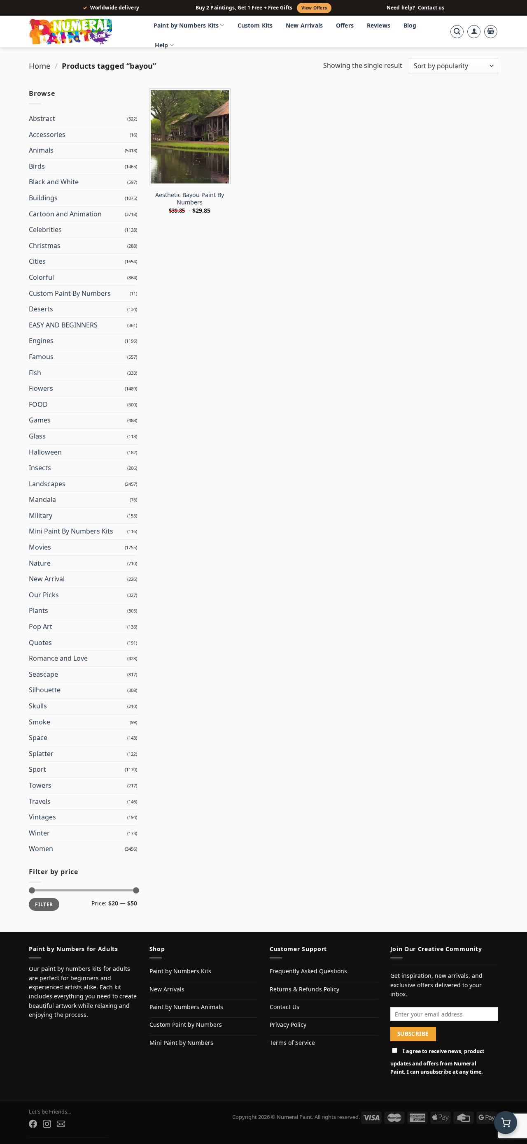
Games (40, 420)
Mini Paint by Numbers (181, 1043)
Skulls (38, 705)
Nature (40, 563)
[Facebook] (33, 1124)
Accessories (47, 134)
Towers (40, 785)
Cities (37, 261)
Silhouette (45, 689)
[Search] (457, 31)
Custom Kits (255, 25)
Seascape (43, 674)
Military (40, 515)
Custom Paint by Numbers (185, 1024)
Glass (37, 436)
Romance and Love (58, 658)
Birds (37, 166)
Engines (41, 340)
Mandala (42, 499)
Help (161, 45)
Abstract (42, 118)
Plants (38, 610)
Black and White (54, 181)
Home (39, 65)
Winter (39, 833)
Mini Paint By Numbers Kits (71, 531)
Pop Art (40, 626)
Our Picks (44, 594)
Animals (41, 150)
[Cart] (490, 31)
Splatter (41, 753)
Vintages (42, 816)
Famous (41, 356)
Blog (410, 25)
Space (38, 737)
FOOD (38, 404)
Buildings (43, 197)
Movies (40, 547)
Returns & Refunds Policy (304, 989)
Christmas (45, 245)
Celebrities (45, 229)
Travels (40, 801)
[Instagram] (47, 1124)
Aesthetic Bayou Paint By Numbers (189, 199)
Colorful (41, 277)
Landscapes (47, 483)
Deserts (41, 308)
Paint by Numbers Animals (186, 1007)
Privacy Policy (288, 1024)
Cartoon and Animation (65, 213)
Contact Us (284, 1007)
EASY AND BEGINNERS (63, 325)
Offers (345, 25)
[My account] (473, 31)
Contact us (431, 8)
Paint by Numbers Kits (186, 25)
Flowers (41, 388)
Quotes (40, 642)
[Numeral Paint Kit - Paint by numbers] (82, 32)
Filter (44, 904)
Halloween (45, 452)
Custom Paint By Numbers (70, 293)
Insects (40, 467)
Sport (37, 769)
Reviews (378, 25)
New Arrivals (304, 25)
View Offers (314, 8)
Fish (35, 372)
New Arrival (47, 578)
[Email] (61, 1124)
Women (41, 848)
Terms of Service (292, 1043)
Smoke (39, 721)
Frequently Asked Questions (308, 971)
